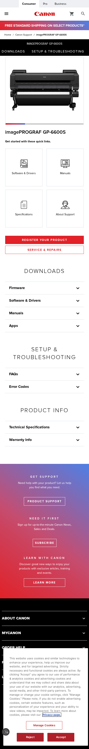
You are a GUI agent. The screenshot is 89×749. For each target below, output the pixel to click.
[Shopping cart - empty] (71, 14)
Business (60, 4)
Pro (45, 4)
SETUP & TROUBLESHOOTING (58, 51)
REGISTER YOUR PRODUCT (44, 240)
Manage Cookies (44, 725)
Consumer (29, 4)
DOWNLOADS (13, 51)
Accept (61, 737)
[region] (45, 697)
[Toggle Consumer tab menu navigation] (6, 14)
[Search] (83, 14)
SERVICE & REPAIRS (44, 250)
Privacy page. (52, 714)
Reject (30, 737)
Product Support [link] (45, 501)
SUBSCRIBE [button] (44, 543)
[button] (15, 124)
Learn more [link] (44, 582)
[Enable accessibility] (6, 732)
